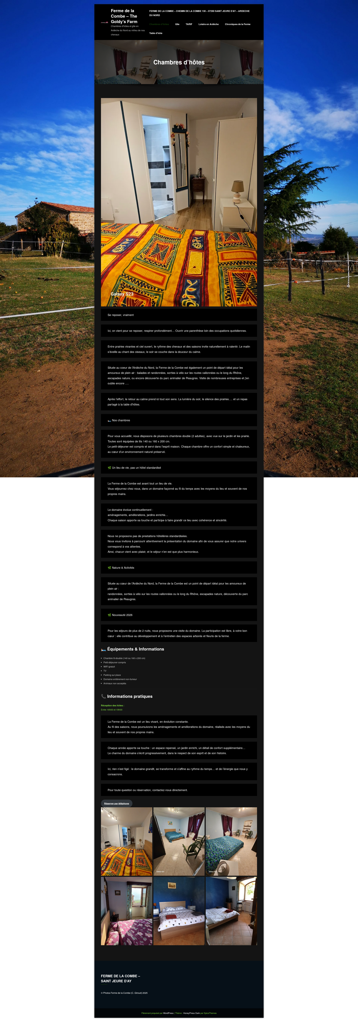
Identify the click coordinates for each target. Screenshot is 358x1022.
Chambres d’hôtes (159, 24)
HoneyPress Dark (191, 1013)
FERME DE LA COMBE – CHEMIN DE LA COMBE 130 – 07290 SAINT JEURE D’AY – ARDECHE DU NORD (199, 13)
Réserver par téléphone (116, 803)
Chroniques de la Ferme (237, 24)
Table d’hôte (155, 33)
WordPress (168, 1013)
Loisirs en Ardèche (209, 24)
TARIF (189, 24)
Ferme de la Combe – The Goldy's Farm (124, 15)
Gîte (177, 24)
